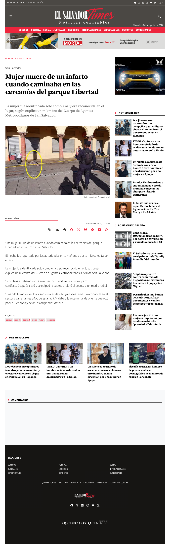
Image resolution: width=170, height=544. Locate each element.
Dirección (63, 482)
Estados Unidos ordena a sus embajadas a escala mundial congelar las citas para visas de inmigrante (148, 189)
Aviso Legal (102, 482)
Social (113, 465)
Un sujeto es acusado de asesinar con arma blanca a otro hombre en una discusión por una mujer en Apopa (148, 168)
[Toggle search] (159, 16)
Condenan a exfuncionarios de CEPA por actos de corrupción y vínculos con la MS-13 (148, 237)
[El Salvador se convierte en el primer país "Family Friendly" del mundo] (123, 260)
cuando (17, 320)
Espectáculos (14, 473)
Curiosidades (116, 473)
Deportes (63, 473)
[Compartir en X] (78, 229)
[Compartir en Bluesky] (85, 229)
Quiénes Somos (49, 482)
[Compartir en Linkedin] (99, 229)
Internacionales (118, 469)
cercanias (51, 320)
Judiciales (13, 469)
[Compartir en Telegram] (92, 229)
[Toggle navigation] (11, 16)
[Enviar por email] (57, 229)
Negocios (63, 469)
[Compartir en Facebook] (71, 229)
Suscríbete (89, 482)
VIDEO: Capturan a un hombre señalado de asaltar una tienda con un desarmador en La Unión (149, 146)
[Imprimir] (64, 229)
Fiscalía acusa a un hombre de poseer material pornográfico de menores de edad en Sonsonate (146, 372)
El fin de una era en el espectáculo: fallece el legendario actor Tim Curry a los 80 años (146, 207)
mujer (34, 320)
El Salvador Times (13, 58)
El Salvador (12, 2)
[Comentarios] (50, 229)
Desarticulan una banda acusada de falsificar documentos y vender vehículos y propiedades (148, 299)
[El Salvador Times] (85, 16)
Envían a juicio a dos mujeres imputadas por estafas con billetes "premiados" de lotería (147, 319)
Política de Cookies (119, 482)
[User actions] (161, 2)
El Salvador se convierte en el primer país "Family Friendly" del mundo (148, 256)
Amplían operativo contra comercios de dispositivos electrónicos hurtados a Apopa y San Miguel (148, 280)
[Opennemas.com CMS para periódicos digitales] (85, 526)
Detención (38, 2)
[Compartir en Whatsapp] (106, 229)
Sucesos (29, 58)
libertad (26, 320)
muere (41, 320)
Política (63, 465)
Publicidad (76, 482)
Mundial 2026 (26, 2)
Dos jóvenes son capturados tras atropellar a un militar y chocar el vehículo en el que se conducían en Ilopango (148, 128)
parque (9, 320)
